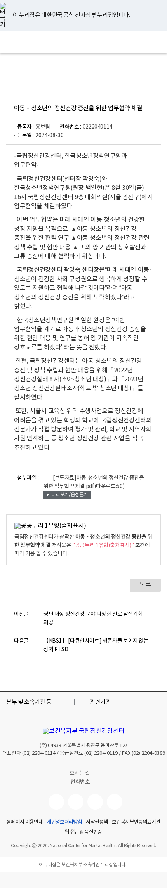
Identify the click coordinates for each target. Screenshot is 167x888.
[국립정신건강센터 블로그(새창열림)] (114, 802)
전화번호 (80, 782)
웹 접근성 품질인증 (83, 832)
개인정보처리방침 (64, 822)
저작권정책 (97, 822)
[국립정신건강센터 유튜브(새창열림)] (56, 802)
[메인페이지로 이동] (83, 42)
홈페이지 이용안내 (25, 822)
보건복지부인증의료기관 (136, 822)
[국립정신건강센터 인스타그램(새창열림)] (95, 802)
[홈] (10, 66)
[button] (41, 702)
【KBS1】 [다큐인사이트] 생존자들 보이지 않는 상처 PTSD (96, 645)
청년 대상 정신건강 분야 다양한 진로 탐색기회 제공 (93, 618)
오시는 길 (80, 773)
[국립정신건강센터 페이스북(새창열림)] (76, 802)
